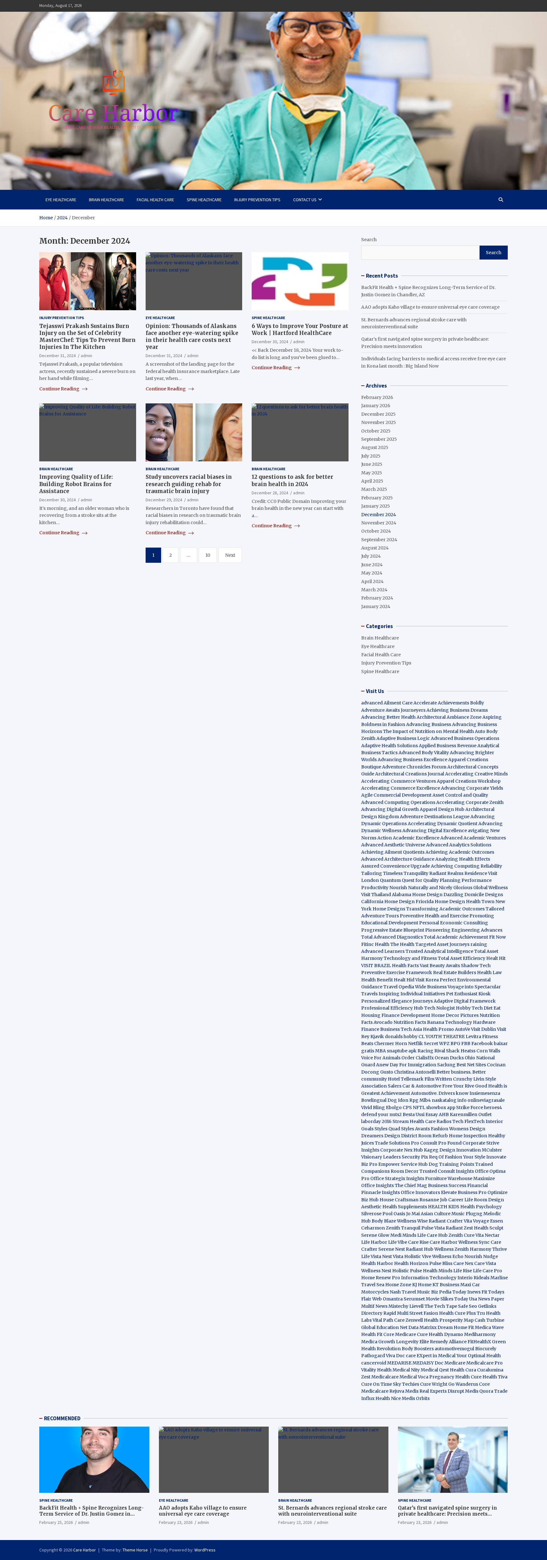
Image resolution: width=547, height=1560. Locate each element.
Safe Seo (467, 1306)
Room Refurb (433, 1136)
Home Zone (398, 1284)
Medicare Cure (411, 1334)
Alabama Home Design (417, 894)
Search (369, 239)
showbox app (440, 1107)
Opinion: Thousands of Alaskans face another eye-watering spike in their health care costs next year (192, 336)
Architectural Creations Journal (409, 774)
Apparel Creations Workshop (468, 781)
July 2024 (371, 556)
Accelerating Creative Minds (476, 774)
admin (86, 355)
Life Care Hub (432, 1235)
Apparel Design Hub (442, 809)
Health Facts (406, 965)
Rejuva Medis (403, 1391)
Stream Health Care (414, 1121)
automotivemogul (454, 1348)
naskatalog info (449, 1100)
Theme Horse (135, 1550)
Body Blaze (384, 1221)
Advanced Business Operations (465, 738)
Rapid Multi (395, 1313)
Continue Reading (59, 388)
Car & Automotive (421, 1086)
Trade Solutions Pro (397, 1143)
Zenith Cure (462, 1235)
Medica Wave (489, 1327)
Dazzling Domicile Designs (473, 894)
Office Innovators (420, 1192)
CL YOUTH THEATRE (441, 1036)
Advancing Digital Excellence (434, 830)
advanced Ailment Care (386, 703)
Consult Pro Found (441, 1143)
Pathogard (373, 1355)
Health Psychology (481, 1207)
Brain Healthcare (106, 199)
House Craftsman (399, 1200)
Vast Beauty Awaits (440, 965)
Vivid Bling (373, 1107)
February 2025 (377, 498)
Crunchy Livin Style (474, 1079)
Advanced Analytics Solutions (458, 845)
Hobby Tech (469, 1008)
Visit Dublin (483, 1029)
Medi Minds (403, 1235)
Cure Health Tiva (489, 1377)
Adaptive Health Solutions (389, 745)
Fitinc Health (375, 944)
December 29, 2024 (164, 499)
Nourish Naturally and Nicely (420, 887)
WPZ (444, 1043)
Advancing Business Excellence (412, 759)
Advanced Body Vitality (424, 752)
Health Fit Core (377, 1334)
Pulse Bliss (440, 1263)
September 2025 (379, 439)
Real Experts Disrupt (441, 1391)
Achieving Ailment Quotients (392, 852)
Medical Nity (406, 1370)
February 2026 (377, 397)
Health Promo (438, 1029)
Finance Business (380, 1029)
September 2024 (379, 539)
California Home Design (388, 901)
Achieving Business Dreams (457, 710)
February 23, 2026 (175, 1522)
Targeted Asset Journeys (442, 944)
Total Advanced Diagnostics (392, 937)
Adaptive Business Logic (403, 738)
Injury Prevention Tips (257, 199)
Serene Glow (375, 1235)
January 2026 (375, 405)
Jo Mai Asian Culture (428, 1214)
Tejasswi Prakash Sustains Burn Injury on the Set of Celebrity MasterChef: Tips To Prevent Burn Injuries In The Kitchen (87, 336)
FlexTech (474, 1121)
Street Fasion (423, 1313)
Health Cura (463, 1370)
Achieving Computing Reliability (466, 866)
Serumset (414, 1299)
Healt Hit (496, 958)
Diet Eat (492, 1008)
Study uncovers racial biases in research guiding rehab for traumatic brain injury (189, 483)
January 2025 (375, 506)
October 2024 (376, 531)
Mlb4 (425, 1100)
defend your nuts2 (381, 1114)
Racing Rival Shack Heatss (446, 1051)
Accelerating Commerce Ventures (398, 781)
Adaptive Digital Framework (465, 1001)
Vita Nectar (487, 1235)
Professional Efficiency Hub (392, 1008)
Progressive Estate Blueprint (392, 930)
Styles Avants (415, 1129)
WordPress (205, 1550)
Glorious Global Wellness (480, 887)
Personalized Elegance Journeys (397, 1001)
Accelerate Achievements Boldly (448, 703)
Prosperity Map (456, 1320)
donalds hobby (401, 1036)
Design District (400, 1136)
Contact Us (305, 199)
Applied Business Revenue (447, 745)
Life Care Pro (487, 1271)
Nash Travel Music (410, 1292)
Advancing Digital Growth (390, 809)
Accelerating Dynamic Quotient (442, 823)
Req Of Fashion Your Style (457, 1157)
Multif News (374, 1306)
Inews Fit (477, 1292)
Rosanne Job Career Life (446, 1200)
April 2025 (372, 481)
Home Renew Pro (380, 1278)
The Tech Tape (440, 1306)
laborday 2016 (376, 1121)
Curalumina (490, 1370)
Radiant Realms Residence (458, 873)
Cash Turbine (489, 1320)
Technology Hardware (470, 1022)
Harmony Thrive (488, 1249)
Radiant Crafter (446, 1221)
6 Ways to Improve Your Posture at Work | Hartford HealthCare (300, 329)
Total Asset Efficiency (462, 958)
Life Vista (371, 1256)
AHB (444, 1114)
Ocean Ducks (449, 1058)
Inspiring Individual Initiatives (412, 994)
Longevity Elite (412, 1342)
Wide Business (431, 987)
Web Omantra (388, 1299)
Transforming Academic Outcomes (445, 909)
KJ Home (422, 1284)
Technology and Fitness (410, 958)
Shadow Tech (476, 965)
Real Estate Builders (454, 972)
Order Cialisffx (417, 1058)
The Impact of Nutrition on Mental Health (428, 731)
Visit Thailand (376, 894)
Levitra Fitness (482, 1036)
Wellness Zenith (451, 1249)
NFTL (419, 1107)
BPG (455, 1043)
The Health (402, 944)
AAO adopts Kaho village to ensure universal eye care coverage (430, 307)
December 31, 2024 (57, 355)
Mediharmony (480, 1334)
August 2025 (374, 447)
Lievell (416, 1306)
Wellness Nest (376, 1271)
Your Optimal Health (478, 1355)
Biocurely (485, 1348)
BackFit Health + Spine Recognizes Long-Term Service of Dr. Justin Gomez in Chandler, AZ (91, 1514)
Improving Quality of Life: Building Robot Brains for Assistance (76, 483)
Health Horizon (411, 1263)
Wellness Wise (412, 1221)
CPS (407, 1107)
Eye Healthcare (61, 199)
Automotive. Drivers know (439, 1093)
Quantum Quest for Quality (409, 880)
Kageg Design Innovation (452, 1150)
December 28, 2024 (270, 492)
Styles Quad (387, 1129)
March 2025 (374, 489)
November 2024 (378, 523)
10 (207, 555)
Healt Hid (404, 980)
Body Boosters (418, 1348)
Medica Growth (378, 1342)
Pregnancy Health (449, 1377)
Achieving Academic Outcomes (459, 852)
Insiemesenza (484, 1093)
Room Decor (404, 1171)
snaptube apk (402, 1051)
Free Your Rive (458, 1086)
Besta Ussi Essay (420, 1114)
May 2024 (371, 573)
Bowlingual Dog (379, 1100)
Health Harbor (377, 1263)
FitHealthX (479, 1342)
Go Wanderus (463, 1384)
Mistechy (398, 1306)
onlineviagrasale (486, 1100)
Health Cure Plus (457, 1313)
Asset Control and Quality (460, 795)
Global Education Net (384, 1327)
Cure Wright (433, 1384)
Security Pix (415, 1157)
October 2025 (376, 431)
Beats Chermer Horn (384, 1043)
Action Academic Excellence (408, 838)
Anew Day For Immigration (406, 1065)
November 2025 (378, 422)
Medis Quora (479, 1391)
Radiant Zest (460, 1228)
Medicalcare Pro (484, 1363)
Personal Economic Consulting (453, 923)
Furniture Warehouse (448, 1178)
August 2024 (375, 548)
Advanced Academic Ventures (473, 838)
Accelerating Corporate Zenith (470, 802)
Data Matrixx (422, 1327)
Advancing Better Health (388, 717)
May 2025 (371, 473)
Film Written (438, 1079)
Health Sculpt (488, 1228)
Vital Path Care (389, 1320)
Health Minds (437, 1271)
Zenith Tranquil (403, 1228)
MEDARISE (399, 1363)
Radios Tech (450, 1121)
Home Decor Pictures (455, 1015)
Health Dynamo (446, 1334)
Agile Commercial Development (396, 795)
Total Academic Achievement (456, 937)
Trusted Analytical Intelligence (440, 951)
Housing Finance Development (395, 1015)
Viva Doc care (401, 1355)
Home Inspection (468, 1136)
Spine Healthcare (204, 199)
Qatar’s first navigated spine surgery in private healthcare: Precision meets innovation (447, 1514)
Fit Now (497, 937)
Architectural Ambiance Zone (449, 717)
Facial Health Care (155, 199)
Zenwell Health (422, 1320)
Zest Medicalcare (380, 1377)
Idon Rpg (408, 1100)
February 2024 (377, 598)
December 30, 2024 (270, 341)
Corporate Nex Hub (401, 1150)
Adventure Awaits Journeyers (393, 710)
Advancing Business (428, 724)
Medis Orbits (416, 1398)
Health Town (480, 901)
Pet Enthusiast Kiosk (468, 994)
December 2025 (378, 414)
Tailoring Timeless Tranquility (394, 873)
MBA (380, 1051)
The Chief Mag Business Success (430, 1185)
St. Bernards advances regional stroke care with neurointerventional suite (332, 1511)
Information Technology (428, 1278)
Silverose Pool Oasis (383, 1214)
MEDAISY (423, 1363)
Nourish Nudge (481, 1256)
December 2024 (378, 514)
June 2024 (372, 565)
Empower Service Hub (403, 1164)
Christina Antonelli (415, 1072)
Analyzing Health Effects (462, 859)
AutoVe (462, 1029)
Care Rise (418, 1242)
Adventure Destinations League (434, 816)
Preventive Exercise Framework (396, 972)
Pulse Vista (433, 1228)
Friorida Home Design (440, 901)
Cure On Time (376, 1384)
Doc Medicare (450, 1363)
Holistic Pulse (407, 1271)
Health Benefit (377, 980)
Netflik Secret (423, 1043)
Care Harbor (443, 1242)
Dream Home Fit (455, 1327)
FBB (465, 1043)
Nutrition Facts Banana (418, 1022)
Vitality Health (376, 1370)
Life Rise (462, 1271)
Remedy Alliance (448, 1342)
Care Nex (463, 1263)
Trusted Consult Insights (446, 1171)
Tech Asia (411, 1029)
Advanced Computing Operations (398, 802)
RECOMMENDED (62, 1418)
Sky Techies (406, 1384)
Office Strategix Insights (397, 1178)
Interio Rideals (473, 1278)
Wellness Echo (447, 1256)
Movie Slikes (439, 1299)
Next (230, 555)
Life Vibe (397, 1242)
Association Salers (381, 1086)
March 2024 (374, 590)
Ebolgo (394, 1107)
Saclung (446, 1065)
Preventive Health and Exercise (434, 916)
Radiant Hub (419, 1249)
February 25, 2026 (56, 1522)
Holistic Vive (417, 1256)
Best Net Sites (471, 1065)
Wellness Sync (474, 1242)
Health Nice (388, 1398)
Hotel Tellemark (406, 1079)
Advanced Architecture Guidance (397, 859)
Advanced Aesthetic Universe (393, 845)
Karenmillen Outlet (471, 1114)
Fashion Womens (449, 1129)
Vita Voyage (476, 1221)
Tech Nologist (439, 1008)
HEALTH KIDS (443, 1207)
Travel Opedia (398, 987)
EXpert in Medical (436, 1355)
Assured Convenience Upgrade (395, 866)
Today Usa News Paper (479, 1299)
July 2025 (370, 456)
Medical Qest (435, 1370)
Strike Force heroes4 (479, 1107)
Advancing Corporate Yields (472, 788)
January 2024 (375, 606)
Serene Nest (391, 1249)
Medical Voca (413, 1377)
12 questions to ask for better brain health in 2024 (292, 480)
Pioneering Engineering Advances (463, 930)
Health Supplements (404, 1207)
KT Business (445, 1284)
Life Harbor (374, 1242)
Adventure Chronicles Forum (414, 767)
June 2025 (371, 464)
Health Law (489, 972)
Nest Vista (392, 1256)
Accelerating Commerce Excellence (400, 788)
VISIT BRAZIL (376, 965)
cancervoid (373, 1363)
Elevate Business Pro (464, 1192)
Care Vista (485, 1263)
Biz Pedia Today (448, 1292)
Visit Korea (427, 980)
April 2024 (372, 581)
